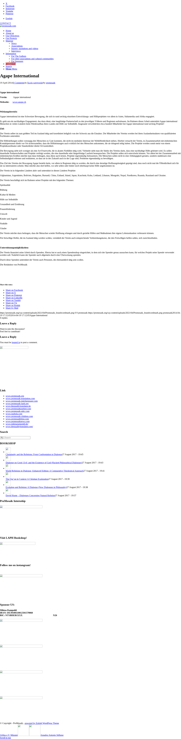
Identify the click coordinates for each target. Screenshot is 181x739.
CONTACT (5, 23)
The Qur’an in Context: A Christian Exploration (27, 479)
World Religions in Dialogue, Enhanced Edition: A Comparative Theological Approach (44, 471)
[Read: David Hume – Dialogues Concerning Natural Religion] (8, 493)
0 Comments (18, 83)
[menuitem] (93, 18)
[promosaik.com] (8, 26)
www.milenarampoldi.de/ (17, 424)
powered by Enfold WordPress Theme (42, 723)
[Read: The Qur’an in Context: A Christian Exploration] (8, 476)
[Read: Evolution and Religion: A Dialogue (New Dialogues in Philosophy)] (8, 485)
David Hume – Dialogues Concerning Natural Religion (30, 495)
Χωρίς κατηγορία (35, 83)
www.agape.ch (19, 102)
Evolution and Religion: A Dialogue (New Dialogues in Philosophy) (36, 487)
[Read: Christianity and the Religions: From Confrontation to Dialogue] (8, 452)
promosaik (50, 83)
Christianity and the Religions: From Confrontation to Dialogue (34, 454)
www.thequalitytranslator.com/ (19, 426)
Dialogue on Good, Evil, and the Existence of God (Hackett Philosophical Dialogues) (44, 462)
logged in (16, 342)
